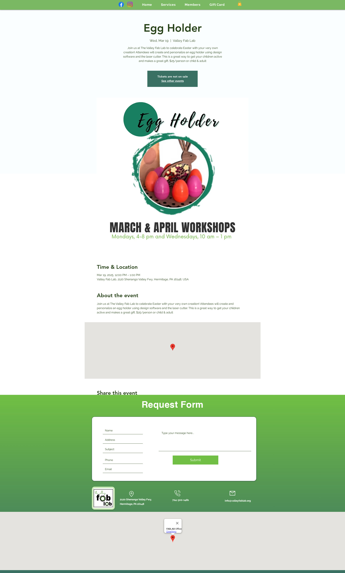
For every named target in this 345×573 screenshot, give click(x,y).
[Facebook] (121, 4)
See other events (172, 81)
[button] (168, 4)
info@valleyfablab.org (238, 500)
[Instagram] (130, 4)
